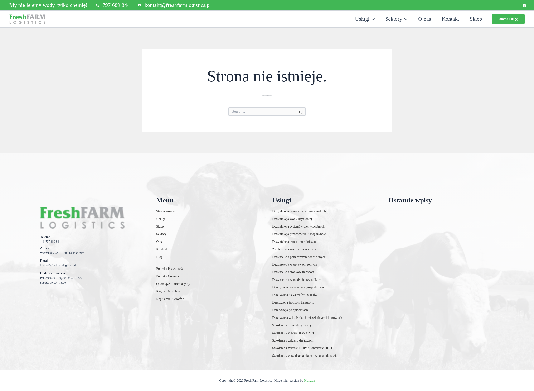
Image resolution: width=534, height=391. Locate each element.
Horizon (309, 380)
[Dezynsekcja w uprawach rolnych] (294, 264)
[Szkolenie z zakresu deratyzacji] (292, 340)
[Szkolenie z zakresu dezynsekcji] (293, 332)
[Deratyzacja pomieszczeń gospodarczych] (299, 287)
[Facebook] (525, 6)
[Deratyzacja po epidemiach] (290, 310)
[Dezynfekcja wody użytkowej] (292, 219)
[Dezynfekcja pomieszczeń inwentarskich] (299, 211)
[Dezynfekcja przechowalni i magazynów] (299, 234)
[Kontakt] (161, 249)
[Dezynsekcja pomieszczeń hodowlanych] (299, 257)
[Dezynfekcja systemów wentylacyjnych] (298, 226)
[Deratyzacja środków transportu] (293, 302)
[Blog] (159, 257)
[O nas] (160, 241)
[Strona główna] (165, 211)
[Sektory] (161, 234)
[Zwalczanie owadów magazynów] (294, 249)
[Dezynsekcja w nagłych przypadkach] (296, 279)
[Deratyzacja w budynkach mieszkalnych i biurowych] (307, 317)
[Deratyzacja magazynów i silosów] (294, 294)
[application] (372, 19)
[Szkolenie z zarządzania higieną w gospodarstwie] (304, 355)
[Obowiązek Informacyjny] (173, 284)
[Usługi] (160, 219)
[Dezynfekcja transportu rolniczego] (294, 241)
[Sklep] (160, 226)
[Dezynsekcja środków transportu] (293, 272)
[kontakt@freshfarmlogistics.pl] (174, 5)
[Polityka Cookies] (167, 276)
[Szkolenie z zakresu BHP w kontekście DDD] (302, 348)
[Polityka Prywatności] (170, 268)
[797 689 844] (113, 5)
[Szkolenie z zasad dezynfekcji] (292, 325)
